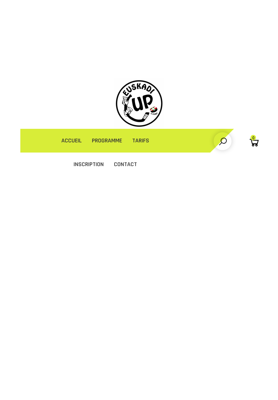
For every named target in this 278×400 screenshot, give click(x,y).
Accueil (71, 140)
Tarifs (140, 140)
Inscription (89, 164)
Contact (125, 164)
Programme (107, 140)
